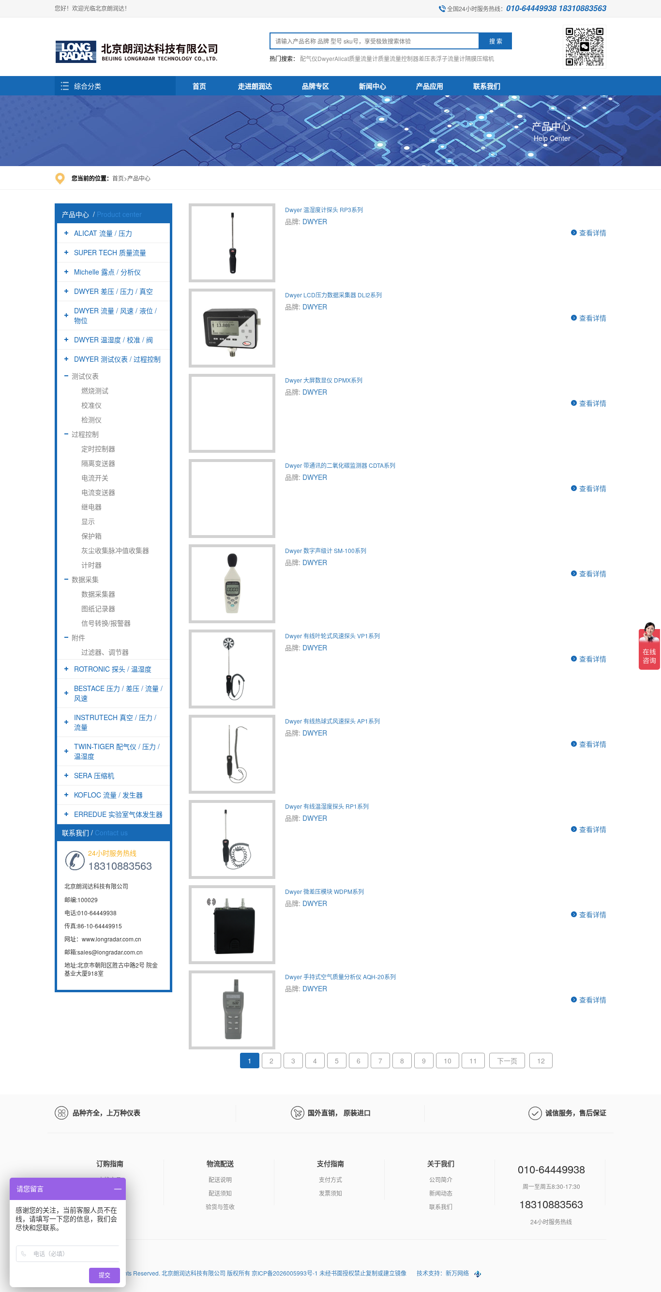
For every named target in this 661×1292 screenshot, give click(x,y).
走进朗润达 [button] (255, 86)
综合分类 (87, 86)
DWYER (314, 221)
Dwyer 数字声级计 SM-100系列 (325, 550)
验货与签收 (220, 1206)
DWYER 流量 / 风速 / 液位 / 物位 (115, 315)
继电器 (91, 506)
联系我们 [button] (486, 86)
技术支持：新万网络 (443, 1273)
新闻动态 (440, 1193)
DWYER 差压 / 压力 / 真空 (113, 291)
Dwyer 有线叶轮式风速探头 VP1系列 (332, 635)
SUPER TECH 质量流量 (110, 252)
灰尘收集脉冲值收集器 (115, 550)
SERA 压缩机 (94, 775)
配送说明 (220, 1179)
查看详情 (592, 232)
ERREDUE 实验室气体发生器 (118, 814)
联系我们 (440, 1206)
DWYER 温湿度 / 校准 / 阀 (113, 339)
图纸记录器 (98, 608)
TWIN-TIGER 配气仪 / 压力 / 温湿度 (117, 751)
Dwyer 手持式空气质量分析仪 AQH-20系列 (340, 976)
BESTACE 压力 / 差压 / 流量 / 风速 (118, 693)
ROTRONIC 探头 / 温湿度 (112, 669)
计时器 (91, 564)
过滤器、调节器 (105, 652)
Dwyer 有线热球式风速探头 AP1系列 (332, 721)
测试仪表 (85, 376)
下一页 (507, 1060)
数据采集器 (98, 594)
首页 (199, 86)
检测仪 (91, 419)
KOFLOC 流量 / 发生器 (108, 795)
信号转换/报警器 (106, 623)
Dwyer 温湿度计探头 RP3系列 (324, 209)
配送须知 (220, 1193)
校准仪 (91, 405)
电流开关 (94, 477)
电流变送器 (98, 492)
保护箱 (91, 535)
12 (541, 1060)
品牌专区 (315, 86)
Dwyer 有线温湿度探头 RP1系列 (327, 806)
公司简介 (440, 1179)
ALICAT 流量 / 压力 (103, 233)
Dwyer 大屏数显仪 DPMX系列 (323, 380)
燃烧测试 (94, 390)
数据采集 (85, 579)
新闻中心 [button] (372, 86)
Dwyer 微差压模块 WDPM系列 (324, 891)
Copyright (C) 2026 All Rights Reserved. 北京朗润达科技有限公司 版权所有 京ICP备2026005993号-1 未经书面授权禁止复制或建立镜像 (231, 1273)
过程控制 (85, 434)
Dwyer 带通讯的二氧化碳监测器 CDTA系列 (340, 465)
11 (473, 1060)
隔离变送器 (98, 463)
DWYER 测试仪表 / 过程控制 (117, 359)
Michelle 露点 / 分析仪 (107, 272)
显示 (88, 521)
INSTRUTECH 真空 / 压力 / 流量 (115, 722)
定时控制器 (98, 448)
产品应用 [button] (429, 86)
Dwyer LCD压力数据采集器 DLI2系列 (333, 295)
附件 (78, 637)
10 (447, 1060)
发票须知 (330, 1193)
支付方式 (330, 1179)
